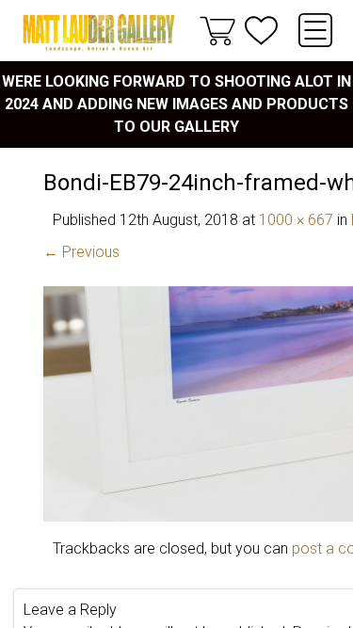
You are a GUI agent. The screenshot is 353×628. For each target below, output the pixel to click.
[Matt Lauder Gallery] (99, 32)
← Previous (81, 252)
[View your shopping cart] (217, 30)
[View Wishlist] (261, 30)
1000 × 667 (296, 220)
